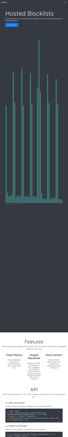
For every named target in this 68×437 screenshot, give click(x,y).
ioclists (4, 2)
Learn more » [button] (12, 25)
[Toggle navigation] (64, 2)
